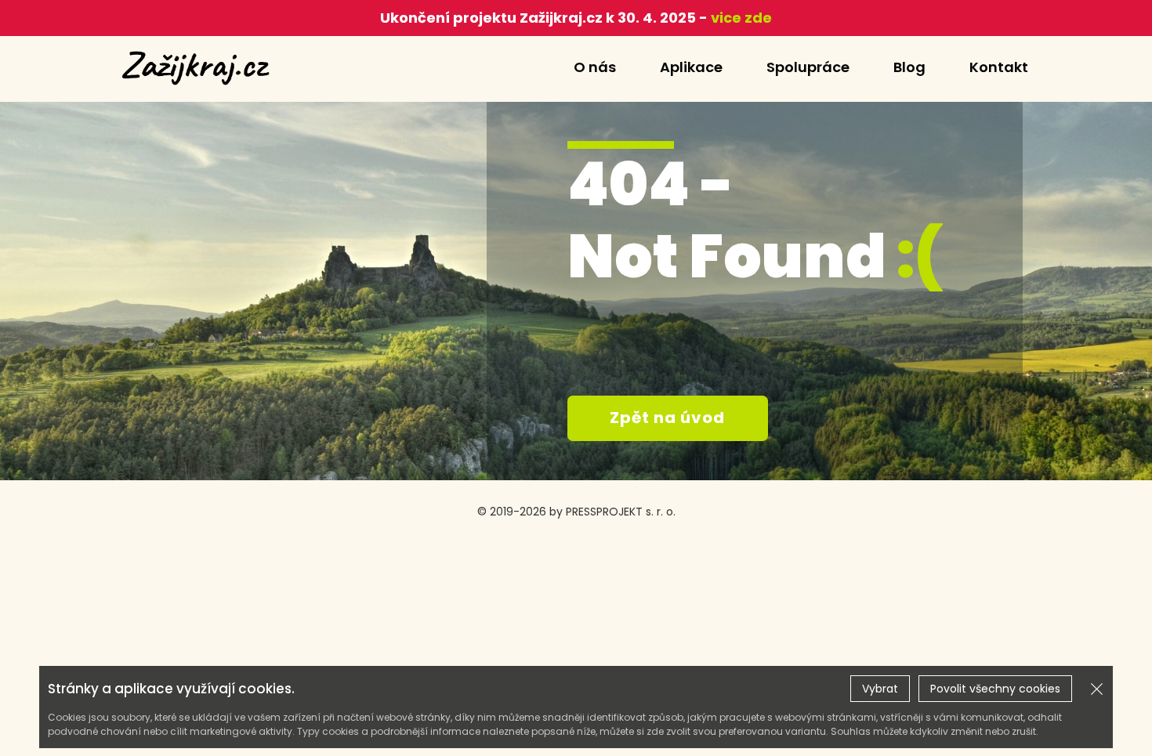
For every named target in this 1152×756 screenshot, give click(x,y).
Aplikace (691, 67)
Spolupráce (808, 67)
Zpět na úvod (667, 418)
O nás (595, 67)
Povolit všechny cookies (995, 688)
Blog (909, 67)
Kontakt (998, 67)
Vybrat (880, 688)
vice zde (740, 17)
